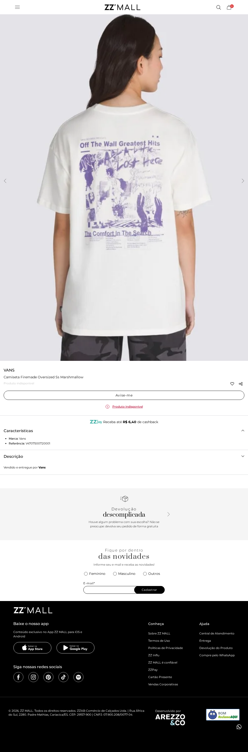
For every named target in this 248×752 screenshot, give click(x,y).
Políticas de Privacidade (165, 648)
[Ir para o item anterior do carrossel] (5, 181)
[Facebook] (18, 677)
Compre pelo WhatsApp (217, 655)
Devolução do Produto (216, 648)
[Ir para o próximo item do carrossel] (243, 181)
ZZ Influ (153, 655)
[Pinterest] (48, 677)
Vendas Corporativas (163, 684)
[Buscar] (218, 7)
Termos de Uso (159, 640)
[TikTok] (63, 677)
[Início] (122, 7)
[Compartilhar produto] (240, 384)
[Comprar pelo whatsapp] (238, 726)
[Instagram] (33, 677)
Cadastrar (149, 590)
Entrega (205, 640)
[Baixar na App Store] (32, 648)
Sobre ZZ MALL (159, 633)
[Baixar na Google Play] (75, 648)
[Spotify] (78, 677)
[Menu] (17, 7)
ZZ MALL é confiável (162, 662)
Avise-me (124, 395)
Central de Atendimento (216, 633)
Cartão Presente (160, 677)
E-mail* (89, 583)
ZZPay (153, 670)
